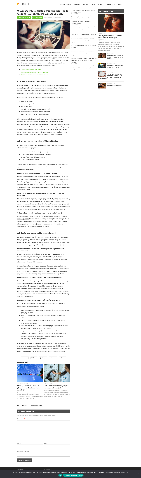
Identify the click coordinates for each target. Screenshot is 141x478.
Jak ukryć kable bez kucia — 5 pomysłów (85, 34)
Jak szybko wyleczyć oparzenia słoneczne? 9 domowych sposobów (110, 38)
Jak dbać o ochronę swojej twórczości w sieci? (34, 75)
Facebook (25, 358)
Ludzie (93, 4)
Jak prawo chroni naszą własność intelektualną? (35, 72)
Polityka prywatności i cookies (73, 475)
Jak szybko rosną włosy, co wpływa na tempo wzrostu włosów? (115, 57)
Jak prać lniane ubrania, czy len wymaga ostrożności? (56, 387)
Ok (60, 475)
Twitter (35, 358)
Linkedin (54, 358)
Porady (85, 4)
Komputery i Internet (24, 17)
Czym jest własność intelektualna (31, 69)
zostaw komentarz (36, 405)
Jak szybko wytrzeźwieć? (114, 85)
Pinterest (63, 358)
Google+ (44, 358)
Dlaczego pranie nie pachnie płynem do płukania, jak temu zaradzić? (28, 388)
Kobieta (100, 4)
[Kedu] (29, 4)
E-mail (46, 443)
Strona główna (65, 4)
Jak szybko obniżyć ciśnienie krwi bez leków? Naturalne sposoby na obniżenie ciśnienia (84, 60)
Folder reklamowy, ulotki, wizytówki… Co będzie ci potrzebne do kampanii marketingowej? (110, 76)
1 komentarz (57, 17)
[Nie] (139, 474)
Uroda (120, 4)
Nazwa (19, 443)
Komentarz (21, 419)
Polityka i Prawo (37, 17)
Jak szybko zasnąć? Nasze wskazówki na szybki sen (115, 66)
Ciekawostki (110, 4)
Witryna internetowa (23, 451)
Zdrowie (77, 4)
